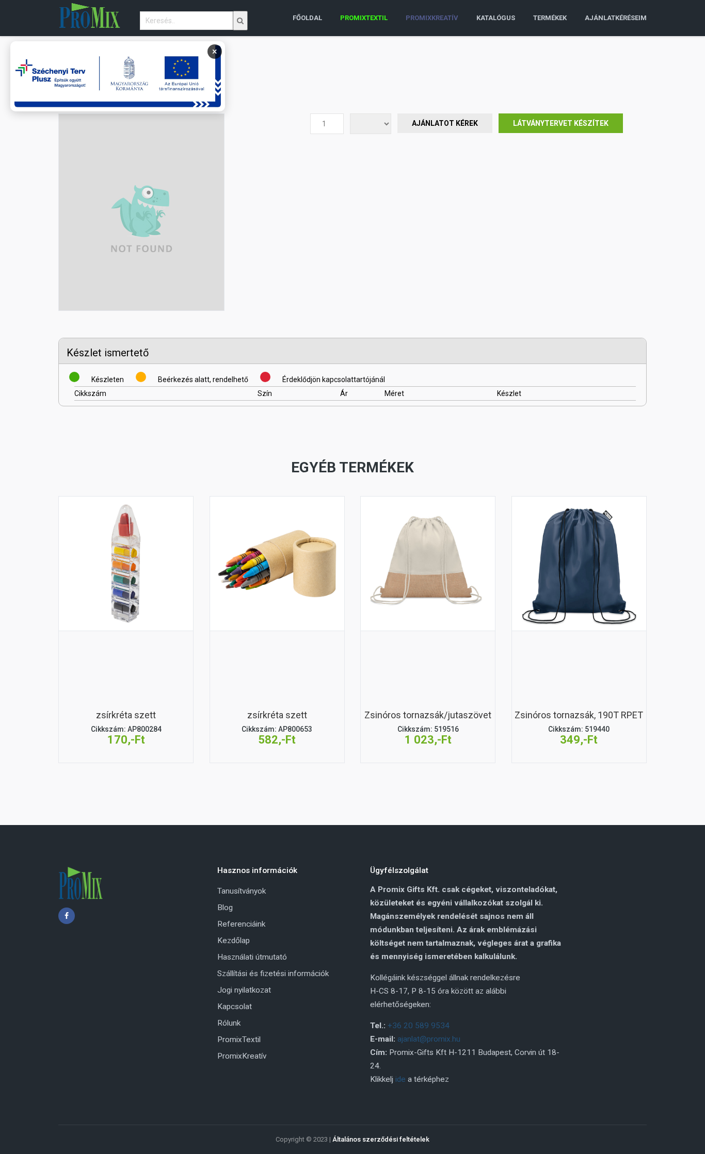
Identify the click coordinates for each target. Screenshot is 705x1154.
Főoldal (307, 18)
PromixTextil (239, 1039)
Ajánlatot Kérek (445, 123)
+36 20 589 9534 (419, 1025)
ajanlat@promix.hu (428, 1039)
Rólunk (229, 1023)
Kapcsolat (234, 1006)
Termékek (550, 18)
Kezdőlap (233, 940)
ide (400, 1079)
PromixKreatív (241, 1056)
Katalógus (495, 18)
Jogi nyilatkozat (244, 990)
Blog (225, 907)
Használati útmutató (252, 957)
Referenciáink (241, 924)
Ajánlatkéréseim (616, 18)
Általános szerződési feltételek (380, 1139)
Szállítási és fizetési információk (273, 973)
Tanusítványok (241, 891)
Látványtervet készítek (560, 123)
